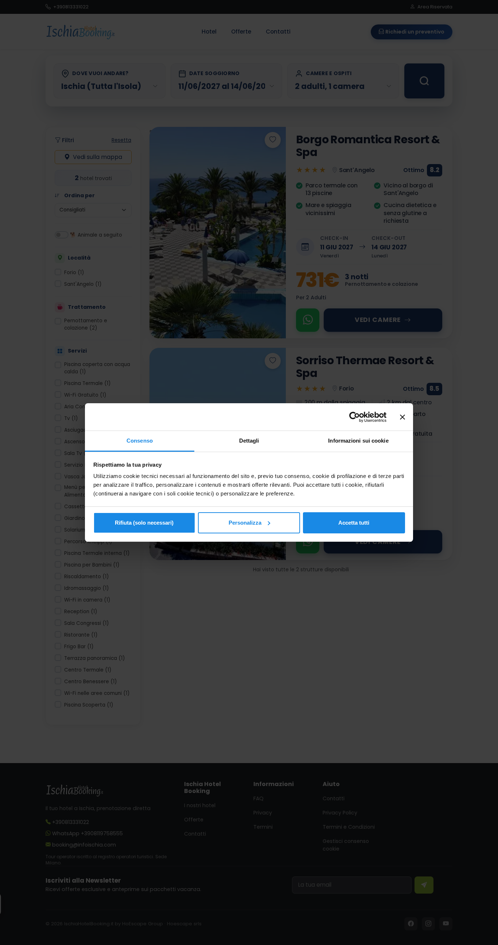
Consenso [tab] (140, 441)
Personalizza (245, 523)
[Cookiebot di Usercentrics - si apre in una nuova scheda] (354, 417)
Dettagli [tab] (249, 441)
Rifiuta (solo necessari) (144, 523)
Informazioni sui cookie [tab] (358, 441)
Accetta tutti (353, 523)
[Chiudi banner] (402, 417)
